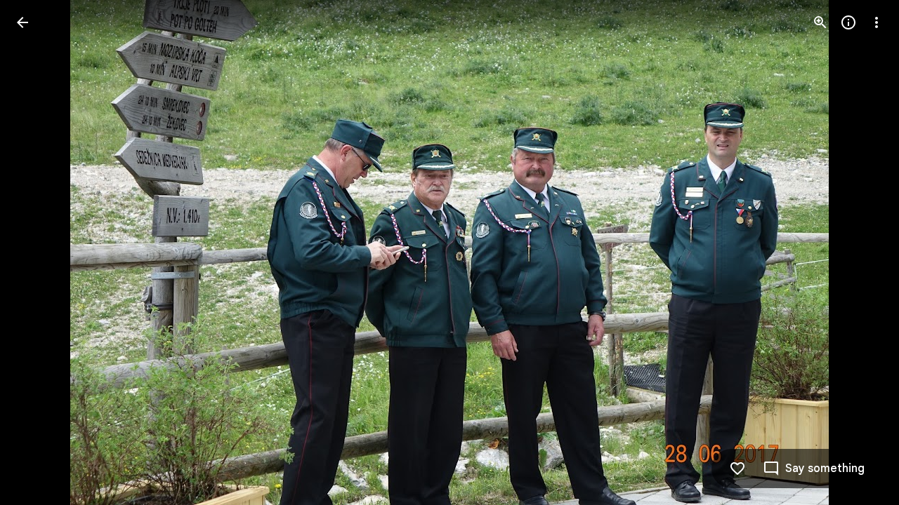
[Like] (737, 468)
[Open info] (848, 22)
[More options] (876, 22)
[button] (39, 252)
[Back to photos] (22, 22)
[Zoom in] (820, 22)
